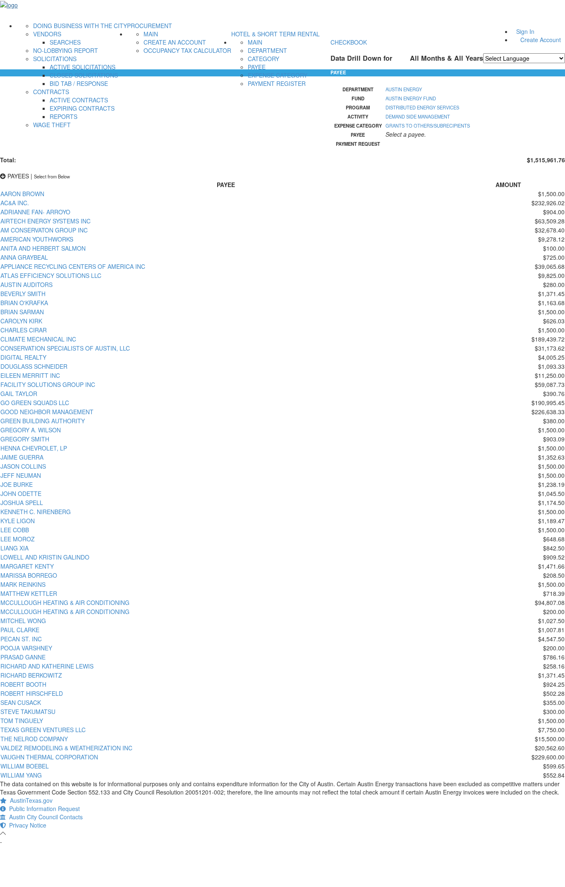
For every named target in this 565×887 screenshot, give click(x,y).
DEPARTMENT (267, 50)
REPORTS (63, 116)
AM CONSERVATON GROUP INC (44, 230)
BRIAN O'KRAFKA (24, 303)
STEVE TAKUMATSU (27, 711)
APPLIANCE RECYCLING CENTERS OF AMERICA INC (72, 266)
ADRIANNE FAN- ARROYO (35, 212)
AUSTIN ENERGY (403, 89)
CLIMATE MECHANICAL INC (38, 339)
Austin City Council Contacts (44, 817)
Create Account (540, 40)
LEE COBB (14, 530)
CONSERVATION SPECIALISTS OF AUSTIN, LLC (65, 348)
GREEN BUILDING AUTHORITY (42, 421)
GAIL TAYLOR (18, 393)
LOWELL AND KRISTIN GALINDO (44, 557)
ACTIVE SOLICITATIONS (82, 67)
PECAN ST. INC (21, 639)
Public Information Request (43, 808)
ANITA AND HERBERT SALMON (43, 248)
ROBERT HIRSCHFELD (31, 693)
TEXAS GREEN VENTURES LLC (43, 730)
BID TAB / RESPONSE (79, 83)
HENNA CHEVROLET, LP (33, 448)
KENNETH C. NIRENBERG (35, 512)
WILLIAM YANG (21, 775)
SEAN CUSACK (20, 702)
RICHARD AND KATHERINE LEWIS (46, 666)
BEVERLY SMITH (22, 293)
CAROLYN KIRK (21, 321)
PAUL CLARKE (19, 630)
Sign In (525, 31)
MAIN (151, 34)
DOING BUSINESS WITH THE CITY (80, 25)
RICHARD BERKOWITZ (31, 675)
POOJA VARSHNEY (26, 648)
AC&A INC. (14, 203)
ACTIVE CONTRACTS (79, 100)
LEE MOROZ (17, 539)
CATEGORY (263, 59)
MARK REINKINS (22, 584)
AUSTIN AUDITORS (26, 284)
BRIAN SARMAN (22, 312)
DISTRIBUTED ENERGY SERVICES (422, 107)
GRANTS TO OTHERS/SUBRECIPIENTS (427, 125)
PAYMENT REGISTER (277, 83)
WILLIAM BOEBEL (24, 766)
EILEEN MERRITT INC (30, 375)
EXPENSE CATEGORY (277, 75)
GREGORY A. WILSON (30, 430)
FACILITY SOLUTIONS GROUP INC (47, 384)
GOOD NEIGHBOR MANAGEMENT (46, 412)
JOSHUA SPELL (21, 502)
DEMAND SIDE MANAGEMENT (417, 116)
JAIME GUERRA (21, 457)
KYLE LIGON (17, 521)
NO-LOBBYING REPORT (65, 50)
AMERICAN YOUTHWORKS (36, 239)
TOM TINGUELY (21, 720)
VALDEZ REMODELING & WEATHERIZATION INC (66, 748)
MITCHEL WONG (23, 621)
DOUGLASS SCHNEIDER (33, 366)
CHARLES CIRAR (23, 330)
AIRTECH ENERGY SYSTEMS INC (45, 221)
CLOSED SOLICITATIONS (84, 75)
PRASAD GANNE (22, 657)
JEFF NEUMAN (20, 475)
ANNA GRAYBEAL (24, 257)
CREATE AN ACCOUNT (175, 42)
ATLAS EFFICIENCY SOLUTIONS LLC (50, 275)
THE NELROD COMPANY (34, 739)
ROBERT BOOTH (23, 684)
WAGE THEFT (52, 125)
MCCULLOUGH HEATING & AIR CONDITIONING (64, 602)
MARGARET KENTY (27, 566)
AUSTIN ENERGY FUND (410, 98)
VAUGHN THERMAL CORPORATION (49, 757)
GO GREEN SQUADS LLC (34, 402)
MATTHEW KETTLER (28, 593)
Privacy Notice (26, 825)
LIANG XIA (14, 548)
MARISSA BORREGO (28, 575)
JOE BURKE (16, 484)
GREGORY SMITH (24, 439)
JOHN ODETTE (20, 493)
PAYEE (257, 67)
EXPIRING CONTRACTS (82, 108)
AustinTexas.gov (30, 800)
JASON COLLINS (23, 466)
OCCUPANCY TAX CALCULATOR (187, 50)
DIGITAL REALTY (23, 357)
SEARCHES (65, 42)
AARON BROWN (22, 194)
